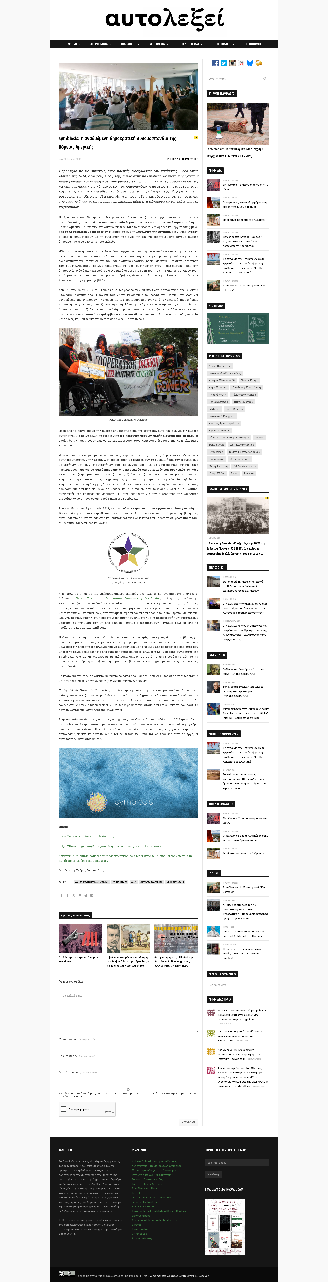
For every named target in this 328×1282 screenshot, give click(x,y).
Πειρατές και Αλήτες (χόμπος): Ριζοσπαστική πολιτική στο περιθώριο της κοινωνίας (242, 241)
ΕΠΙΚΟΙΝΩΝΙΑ (253, 44)
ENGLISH (72, 44)
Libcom (136, 1224)
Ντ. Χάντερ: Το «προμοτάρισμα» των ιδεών (78, 959)
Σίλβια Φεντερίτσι (245, 466)
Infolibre (137, 1193)
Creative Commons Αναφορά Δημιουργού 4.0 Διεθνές (176, 1275)
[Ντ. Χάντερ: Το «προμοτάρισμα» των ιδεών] (80, 938)
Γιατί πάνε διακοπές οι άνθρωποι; (244, 219)
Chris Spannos (218, 401)
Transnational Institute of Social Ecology (159, 1211)
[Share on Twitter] (74, 896)
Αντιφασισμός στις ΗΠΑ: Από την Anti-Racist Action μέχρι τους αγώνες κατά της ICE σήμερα (173, 961)
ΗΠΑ (133, 881)
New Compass (141, 1215)
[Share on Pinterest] (80, 896)
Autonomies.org (142, 1238)
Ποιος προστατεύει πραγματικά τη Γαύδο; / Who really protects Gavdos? (244, 953)
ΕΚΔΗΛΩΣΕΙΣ (128, 44)
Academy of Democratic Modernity (154, 1220)
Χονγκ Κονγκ (249, 380)
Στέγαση (249, 473)
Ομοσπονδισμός (175, 881)
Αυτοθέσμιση (120, 881)
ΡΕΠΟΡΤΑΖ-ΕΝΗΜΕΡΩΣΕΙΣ (182, 159)
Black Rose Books (143, 1206)
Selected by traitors (144, 1202)
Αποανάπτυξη (217, 394)
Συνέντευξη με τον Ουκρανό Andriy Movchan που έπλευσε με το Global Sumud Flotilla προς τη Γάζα (246, 713)
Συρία (234, 473)
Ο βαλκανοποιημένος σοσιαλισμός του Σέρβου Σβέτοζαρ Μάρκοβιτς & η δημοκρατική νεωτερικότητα (128, 961)
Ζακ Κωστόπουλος (242, 444)
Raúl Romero (234, 409)
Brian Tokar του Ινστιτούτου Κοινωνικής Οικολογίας (118, 598)
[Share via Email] (92, 896)
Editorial (214, 409)
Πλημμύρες (216, 451)
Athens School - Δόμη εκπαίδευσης (154, 1161)
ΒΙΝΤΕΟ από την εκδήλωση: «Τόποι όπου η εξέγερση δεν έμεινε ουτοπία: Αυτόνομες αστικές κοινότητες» (246, 608)
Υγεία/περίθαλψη (219, 430)
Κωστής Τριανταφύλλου (224, 423)
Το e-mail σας (77, 1055)
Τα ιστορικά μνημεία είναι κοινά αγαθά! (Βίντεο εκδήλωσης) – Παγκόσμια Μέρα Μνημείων (243, 586)
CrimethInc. (139, 1233)
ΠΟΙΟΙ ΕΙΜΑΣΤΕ (222, 44)
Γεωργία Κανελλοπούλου (244, 451)
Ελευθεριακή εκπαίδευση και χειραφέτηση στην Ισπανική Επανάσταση (241, 1036)
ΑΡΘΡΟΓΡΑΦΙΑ (99, 44)
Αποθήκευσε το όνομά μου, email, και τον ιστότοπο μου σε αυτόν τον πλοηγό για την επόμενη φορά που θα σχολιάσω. (127, 1095)
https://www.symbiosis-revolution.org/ (86, 836)
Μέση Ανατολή (218, 466)
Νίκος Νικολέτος (220, 366)
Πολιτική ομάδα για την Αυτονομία (154, 1170)
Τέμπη (259, 437)
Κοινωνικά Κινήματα (151, 881)
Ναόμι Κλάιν (217, 473)
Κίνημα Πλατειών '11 (222, 380)
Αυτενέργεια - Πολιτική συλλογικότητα (157, 1165)
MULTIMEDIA (157, 44)
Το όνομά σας (77, 1039)
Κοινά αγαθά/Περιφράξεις (225, 373)
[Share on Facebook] (62, 896)
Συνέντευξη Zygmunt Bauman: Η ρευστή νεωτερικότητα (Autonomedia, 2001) (244, 691)
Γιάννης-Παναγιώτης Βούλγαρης (229, 437)
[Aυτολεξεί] (164, 20)
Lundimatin (140, 1229)
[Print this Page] (86, 896)
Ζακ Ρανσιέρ (216, 444)
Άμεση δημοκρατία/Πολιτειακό (92, 881)
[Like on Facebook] (68, 896)
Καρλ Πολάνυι (218, 387)
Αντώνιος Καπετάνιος (247, 387)
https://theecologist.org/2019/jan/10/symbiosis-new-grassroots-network (110, 846)
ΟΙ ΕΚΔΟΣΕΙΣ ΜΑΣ (188, 44)
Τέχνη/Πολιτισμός (244, 394)
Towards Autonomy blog (147, 1179)
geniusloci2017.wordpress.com (151, 1197)
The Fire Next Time (144, 1188)
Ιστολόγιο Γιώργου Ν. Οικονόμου (152, 1175)
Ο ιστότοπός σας (78, 1072)
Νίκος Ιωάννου (243, 401)
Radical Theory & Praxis (147, 1184)
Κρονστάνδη (216, 459)
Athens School (239, 459)
